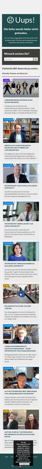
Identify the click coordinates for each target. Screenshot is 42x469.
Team (6, 457)
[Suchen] (35, 59)
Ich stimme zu (24, 464)
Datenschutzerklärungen (23, 462)
